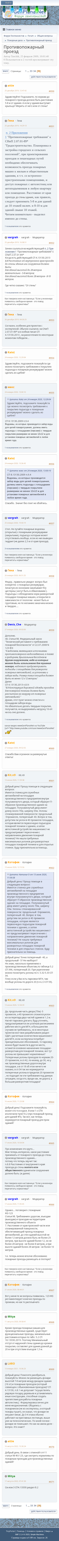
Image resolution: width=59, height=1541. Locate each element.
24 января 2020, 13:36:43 (15, 463)
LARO (11, 1363)
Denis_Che (14, 624)
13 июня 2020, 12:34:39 (14, 1005)
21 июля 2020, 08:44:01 (14, 1289)
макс (11, 387)
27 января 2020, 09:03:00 (15, 629)
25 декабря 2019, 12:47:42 (16, 90)
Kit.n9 (12, 775)
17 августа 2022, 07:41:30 (15, 1481)
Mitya (11, 1316)
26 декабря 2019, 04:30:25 (16, 319)
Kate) (11, 352)
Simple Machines (37, 1534)
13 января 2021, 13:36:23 (15, 1368)
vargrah (13, 237)
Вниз (5, 71)
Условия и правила (35, 1531)
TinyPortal (10, 1531)
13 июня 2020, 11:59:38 (14, 780)
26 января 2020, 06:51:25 (15, 575)
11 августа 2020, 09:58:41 (15, 1321)
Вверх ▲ (49, 1531)
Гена (11, 120)
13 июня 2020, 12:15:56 (14, 867)
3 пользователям (12, 548)
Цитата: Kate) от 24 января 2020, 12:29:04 (30, 399)
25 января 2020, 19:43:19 (15, 523)
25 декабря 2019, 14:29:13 (16, 125)
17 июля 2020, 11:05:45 (14, 1204)
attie (11, 85)
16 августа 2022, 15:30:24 (15, 1446)
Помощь (20, 1531)
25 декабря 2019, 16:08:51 (16, 242)
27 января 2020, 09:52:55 (15, 747)
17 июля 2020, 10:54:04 (14, 1142)
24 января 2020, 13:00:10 (15, 392)
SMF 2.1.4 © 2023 (22, 1534)
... (28, 71)
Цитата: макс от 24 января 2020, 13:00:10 (30, 470)
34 (34, 71)
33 (31, 71)
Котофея (13, 862)
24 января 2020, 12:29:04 (15, 357)
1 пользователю (12, 226)
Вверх (6, 1506)
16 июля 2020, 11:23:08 (14, 1101)
